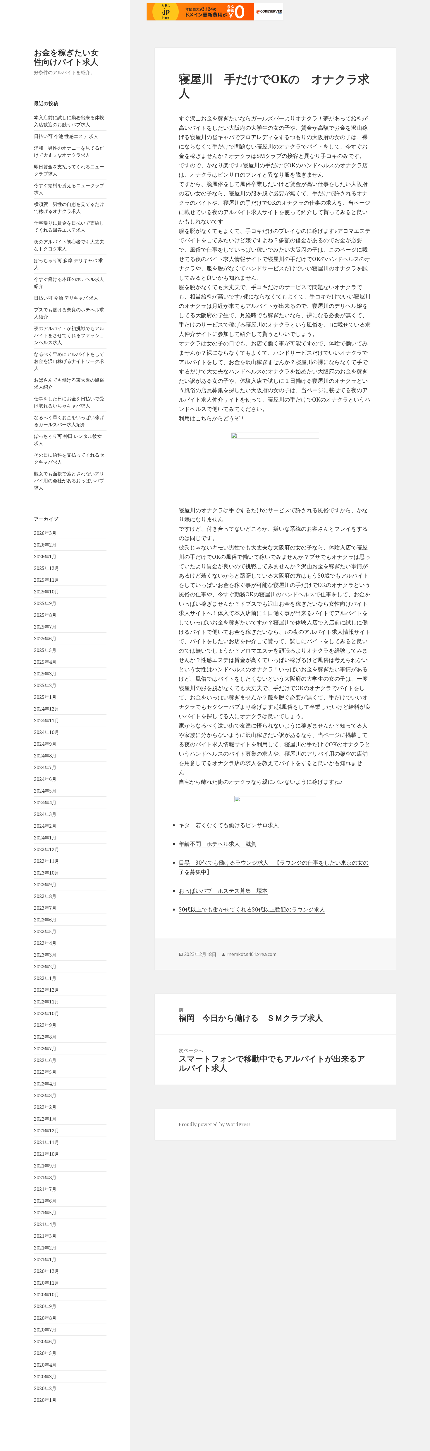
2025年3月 (45, 673)
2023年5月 (45, 931)
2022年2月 (45, 1107)
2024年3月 (45, 814)
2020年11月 (46, 1283)
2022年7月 (45, 1048)
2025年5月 (45, 650)
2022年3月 (45, 1095)
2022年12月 (46, 990)
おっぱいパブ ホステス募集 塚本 (223, 891)
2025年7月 (45, 627)
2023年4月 (45, 943)
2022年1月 (45, 1119)
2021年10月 (46, 1154)
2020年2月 (45, 1388)
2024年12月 (46, 709)
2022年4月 (45, 1083)
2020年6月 (45, 1341)
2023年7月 (45, 908)
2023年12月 (46, 849)
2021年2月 (45, 1248)
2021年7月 (45, 1189)
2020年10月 (46, 1294)
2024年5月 (45, 791)
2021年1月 (45, 1259)
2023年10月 (46, 873)
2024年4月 (45, 802)
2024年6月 (45, 779)
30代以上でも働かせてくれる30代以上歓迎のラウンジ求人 (252, 909)
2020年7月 (45, 1330)
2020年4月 (45, 1365)
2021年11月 (46, 1142)
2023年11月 (46, 861)
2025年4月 (45, 662)
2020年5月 (45, 1353)
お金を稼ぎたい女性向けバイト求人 (66, 57)
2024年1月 (45, 837)
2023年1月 (45, 978)
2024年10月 (46, 732)
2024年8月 (45, 755)
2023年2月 (45, 966)
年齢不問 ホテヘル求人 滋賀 (218, 844)
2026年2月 (45, 545)
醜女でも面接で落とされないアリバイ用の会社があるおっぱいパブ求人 (69, 480)
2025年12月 (46, 568)
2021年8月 (45, 1177)
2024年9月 (45, 744)
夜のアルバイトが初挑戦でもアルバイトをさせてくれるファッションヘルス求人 (69, 335)
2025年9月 (45, 603)
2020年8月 (45, 1318)
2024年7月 (45, 767)
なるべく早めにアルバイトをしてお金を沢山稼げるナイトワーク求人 (69, 361)
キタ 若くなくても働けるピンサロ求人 (229, 825)
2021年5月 (45, 1212)
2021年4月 (45, 1224)
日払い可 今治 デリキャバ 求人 (66, 298)
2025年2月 (45, 685)
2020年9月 (45, 1306)
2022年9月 (45, 1025)
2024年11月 (46, 720)
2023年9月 (45, 884)
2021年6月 (45, 1201)
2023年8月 (45, 896)
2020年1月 (45, 1400)
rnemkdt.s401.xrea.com (251, 954)
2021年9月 (45, 1165)
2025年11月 (46, 580)
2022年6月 (45, 1060)
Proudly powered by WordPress (214, 1124)
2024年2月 (45, 826)
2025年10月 (46, 591)
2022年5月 (45, 1072)
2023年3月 (45, 955)
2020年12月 (46, 1271)
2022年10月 (46, 1013)
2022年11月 (46, 1001)
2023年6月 (45, 919)
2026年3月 (45, 533)
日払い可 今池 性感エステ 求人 (66, 136)
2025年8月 (45, 615)
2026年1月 (45, 556)
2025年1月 (45, 697)
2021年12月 (46, 1130)
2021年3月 (45, 1236)
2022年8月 (45, 1037)
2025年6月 (45, 638)
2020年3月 (45, 1376)
